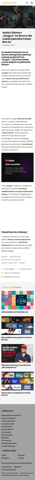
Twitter (3, 455)
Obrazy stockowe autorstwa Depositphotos (16, 463)
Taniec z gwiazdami (8, 421)
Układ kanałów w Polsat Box (11, 415)
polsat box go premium (11, 260)
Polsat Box (5, 438)
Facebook (21, 455)
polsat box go (15, 257)
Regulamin (18, 467)
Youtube (21, 458)
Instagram (5, 458)
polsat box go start (9, 263)
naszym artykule (7, 251)
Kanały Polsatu (6, 427)
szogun (22, 263)
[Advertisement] (17, 102)
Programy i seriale (7, 424)
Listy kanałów (6, 432)
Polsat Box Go (26, 194)
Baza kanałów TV (7, 429)
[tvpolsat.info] (8, 4)
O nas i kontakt (6, 467)
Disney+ (4, 257)
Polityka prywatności (8, 470)
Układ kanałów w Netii (9, 443)
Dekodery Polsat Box (8, 418)
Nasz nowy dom (6, 435)
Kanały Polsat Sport (8, 446)
